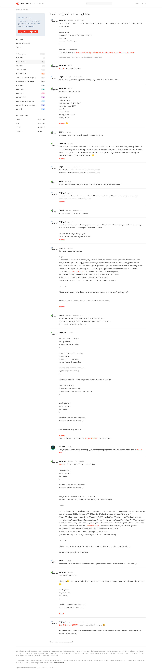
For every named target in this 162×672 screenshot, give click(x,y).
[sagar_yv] (54, 20)
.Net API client (21, 70)
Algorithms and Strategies (25, 81)
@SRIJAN (62, 123)
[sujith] (53, 182)
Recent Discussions (23, 43)
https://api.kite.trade (76, 271)
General (19, 109)
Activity (18, 47)
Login (137, 3)
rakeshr (62, 447)
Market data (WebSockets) (25, 105)
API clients (20, 89)
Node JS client (21, 62)
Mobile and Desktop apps (25, 101)
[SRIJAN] (53, 77)
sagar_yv (62, 20)
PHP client (19, 93)
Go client (19, 66)
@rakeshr (94, 438)
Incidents (19, 58)
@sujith (61, 68)
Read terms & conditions (58, 663)
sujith (61, 181)
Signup (143, 3)
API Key (72, 57)
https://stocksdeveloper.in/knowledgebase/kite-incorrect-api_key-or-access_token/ (105, 52)
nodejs (76, 57)
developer (81, 57)
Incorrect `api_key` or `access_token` (93, 57)
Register (32, 32)
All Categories (21, 54)
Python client (20, 97)
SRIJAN (61, 77)
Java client (19, 85)
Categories (20, 39)
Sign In (22, 32)
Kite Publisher (21, 74)
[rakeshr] (53, 447)
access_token (66, 57)
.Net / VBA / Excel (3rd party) (26, 77)
